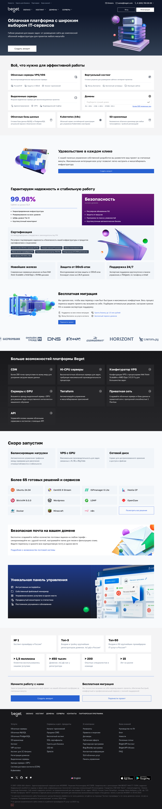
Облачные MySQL (18, 733)
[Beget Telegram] (26, 778)
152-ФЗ (50, 748)
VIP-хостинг (16, 748)
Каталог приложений (56, 729)
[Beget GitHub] (21, 778)
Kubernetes (16, 770)
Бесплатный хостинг (55, 736)
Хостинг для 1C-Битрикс (21, 752)
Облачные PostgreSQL (20, 736)
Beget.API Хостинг (127, 744)
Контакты (72, 714)
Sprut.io (50, 752)
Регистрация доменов (20, 755)
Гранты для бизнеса (23, 3)
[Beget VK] (12, 778)
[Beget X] (17, 778)
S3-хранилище (17, 740)
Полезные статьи (126, 740)
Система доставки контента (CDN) (25, 767)
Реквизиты (87, 729)
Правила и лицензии (91, 733)
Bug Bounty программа (93, 748)
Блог (121, 733)
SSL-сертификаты (54, 740)
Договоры (87, 736)
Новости (11, 3)
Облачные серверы (19, 729)
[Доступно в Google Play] (143, 778)
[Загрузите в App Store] (127, 778)
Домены (53, 10)
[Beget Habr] (31, 778)
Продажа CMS (53, 733)
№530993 (63, 785)
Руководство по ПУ (127, 729)
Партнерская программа (91, 714)
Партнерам (35, 3)
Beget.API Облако (126, 748)
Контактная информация (93, 752)
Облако (26, 10)
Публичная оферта (91, 740)
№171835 (90, 785)
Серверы (66, 10)
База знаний (45, 3)
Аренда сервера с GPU (20, 763)
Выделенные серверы (20, 759)
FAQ (121, 752)
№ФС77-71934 (132, 785)
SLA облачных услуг (91, 755)
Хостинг (40, 10)
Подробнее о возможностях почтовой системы (33, 550)
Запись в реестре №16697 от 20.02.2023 (126, 793)
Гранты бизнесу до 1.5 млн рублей (107, 313)
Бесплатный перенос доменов (106, 316)
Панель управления (91, 759)
